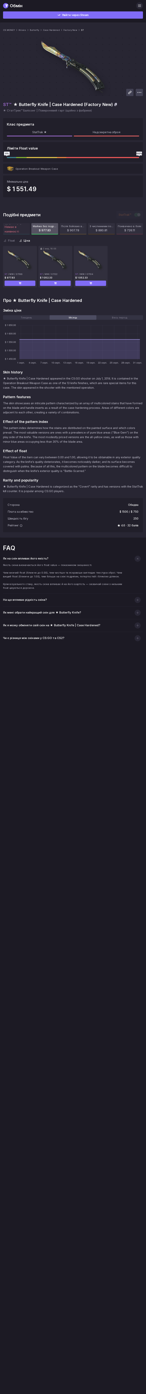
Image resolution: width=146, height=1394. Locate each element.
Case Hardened (51, 30)
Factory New (70, 30)
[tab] (26, 317)
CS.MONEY (9, 30)
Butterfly (34, 30)
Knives (22, 30)
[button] (20, 283)
